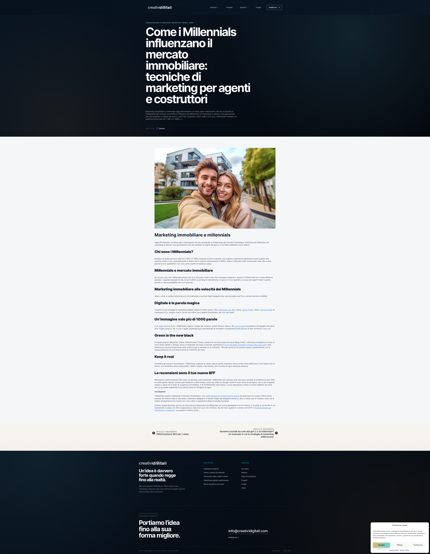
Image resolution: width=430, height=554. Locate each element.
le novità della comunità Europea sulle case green (246, 345)
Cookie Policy (394, 550)
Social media (247, 310)
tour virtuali (240, 326)
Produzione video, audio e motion (216, 476)
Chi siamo (245, 469)
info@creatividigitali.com (248, 531)
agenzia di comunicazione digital (225, 396)
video (161, 326)
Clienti (243, 488)
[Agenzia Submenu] (248, 7)
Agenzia (243, 7)
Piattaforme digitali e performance (216, 480)
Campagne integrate (211, 469)
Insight (258, 7)
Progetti (229, 7)
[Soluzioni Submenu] (219, 7)
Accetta (381, 545)
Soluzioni (213, 7)
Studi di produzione (248, 476)
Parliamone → (233, 537)
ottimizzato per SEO (226, 310)
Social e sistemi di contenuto (214, 472)
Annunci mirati (266, 310)
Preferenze (418, 545)
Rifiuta (399, 545)
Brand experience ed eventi (214, 484)
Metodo (244, 472)
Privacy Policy (404, 550)
